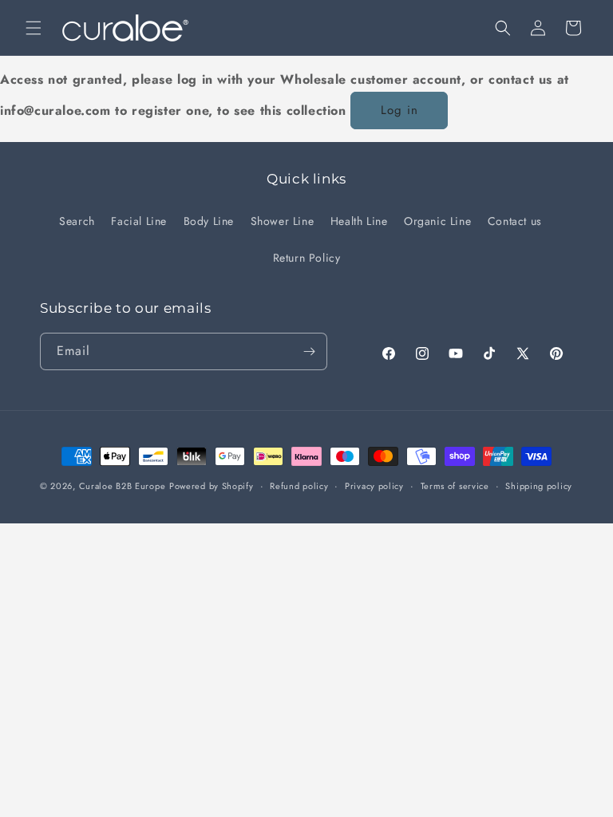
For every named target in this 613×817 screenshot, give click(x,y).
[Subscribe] (308, 351)
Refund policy (299, 486)
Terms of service (455, 486)
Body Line (209, 221)
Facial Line (139, 221)
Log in (399, 110)
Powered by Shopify (211, 486)
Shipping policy (538, 486)
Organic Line (437, 221)
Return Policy (307, 258)
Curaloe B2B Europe (122, 486)
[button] (33, 27)
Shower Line (282, 221)
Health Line (359, 221)
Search (77, 221)
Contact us (515, 221)
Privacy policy (374, 486)
